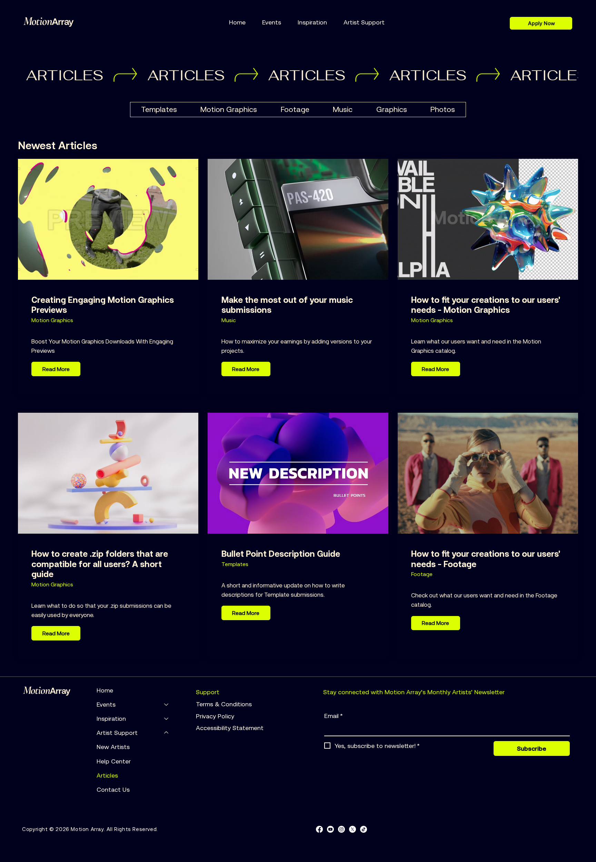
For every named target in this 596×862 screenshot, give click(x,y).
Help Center (114, 761)
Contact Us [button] (113, 789)
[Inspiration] (166, 718)
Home (105, 690)
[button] (272, 22)
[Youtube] (330, 829)
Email (333, 715)
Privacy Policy (216, 716)
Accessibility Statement (230, 727)
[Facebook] (319, 829)
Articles (107, 775)
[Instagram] (341, 829)
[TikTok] (363, 829)
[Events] (166, 704)
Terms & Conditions (225, 704)
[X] (352, 829)
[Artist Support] (166, 733)
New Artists (113, 746)
